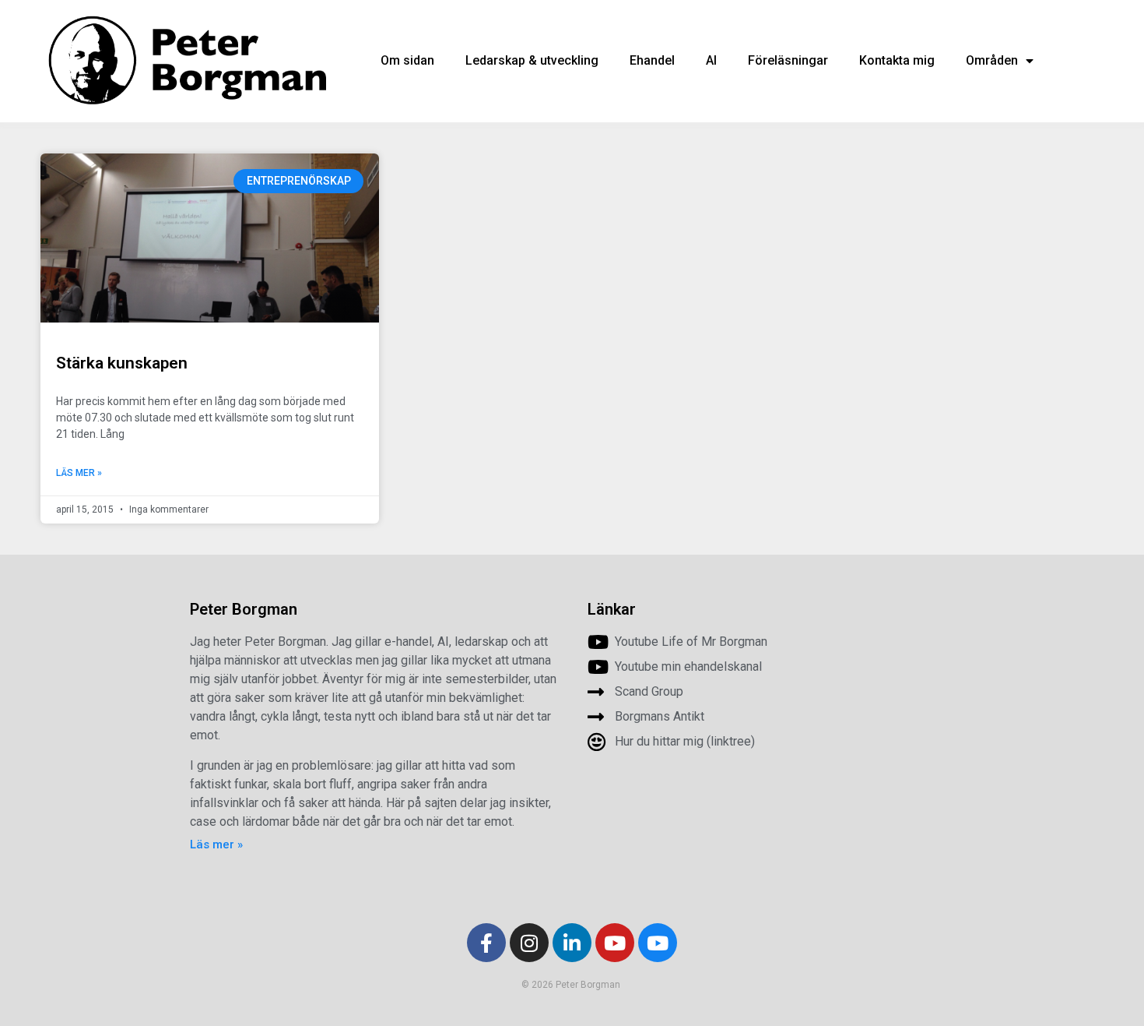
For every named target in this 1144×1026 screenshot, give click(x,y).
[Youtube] (614, 942)
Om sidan (407, 60)
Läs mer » (79, 472)
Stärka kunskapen (122, 363)
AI (711, 60)
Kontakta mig (897, 60)
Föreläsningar (788, 60)
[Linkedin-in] (572, 942)
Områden (992, 60)
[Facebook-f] (486, 942)
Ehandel (652, 60)
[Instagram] (529, 942)
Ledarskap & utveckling (531, 60)
